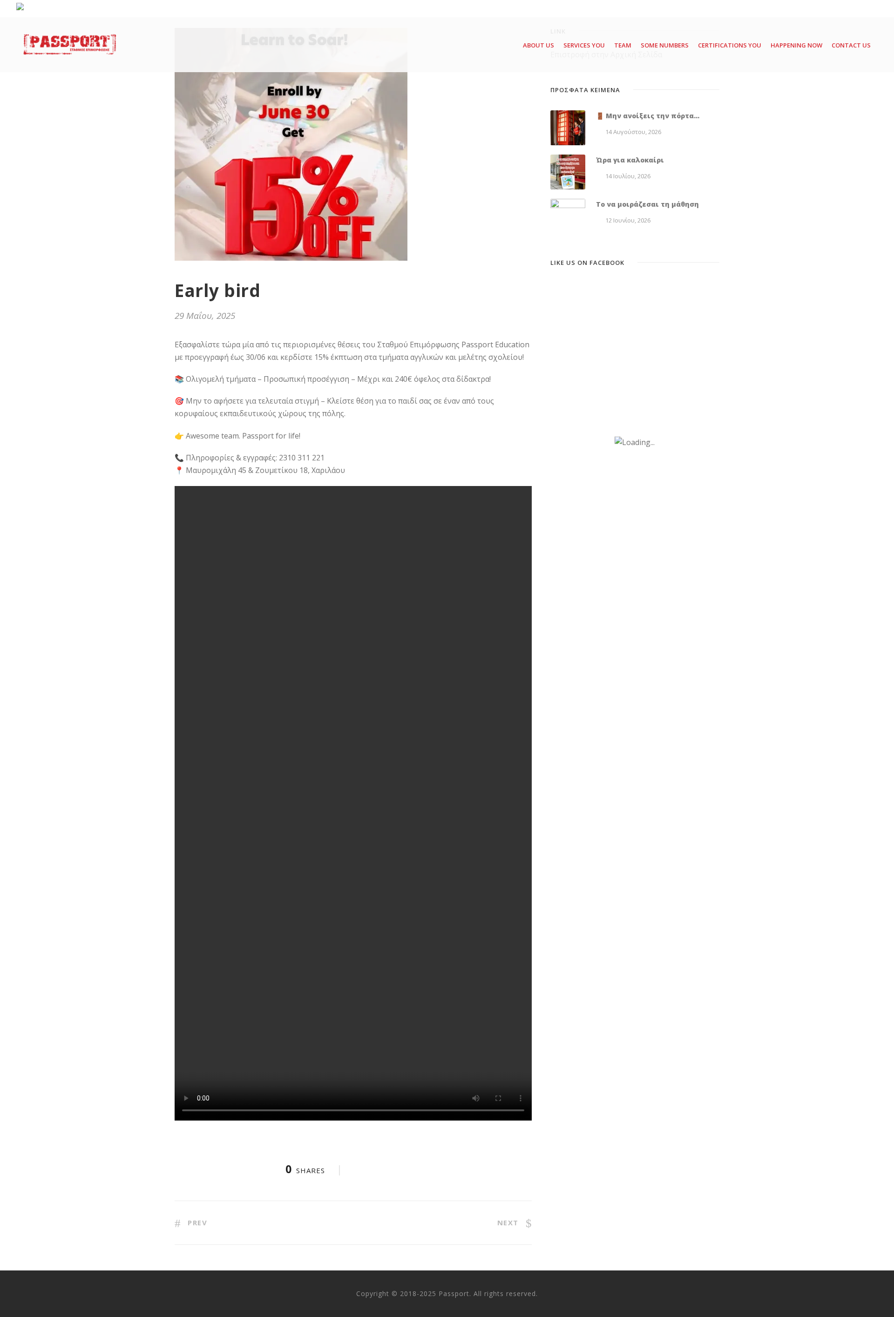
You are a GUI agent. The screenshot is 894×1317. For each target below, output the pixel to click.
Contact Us (851, 45)
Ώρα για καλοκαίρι (630, 159)
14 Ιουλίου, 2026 (627, 176)
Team (622, 45)
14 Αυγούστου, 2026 (633, 132)
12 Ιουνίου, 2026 (627, 220)
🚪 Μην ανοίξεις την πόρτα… (647, 115)
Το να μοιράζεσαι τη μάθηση (647, 204)
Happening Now (796, 45)
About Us (538, 45)
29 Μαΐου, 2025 (205, 316)
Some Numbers (665, 45)
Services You (584, 45)
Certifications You (729, 45)
